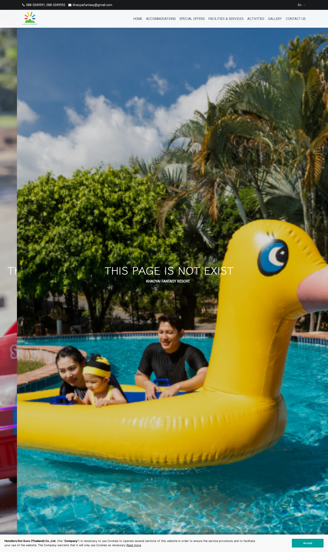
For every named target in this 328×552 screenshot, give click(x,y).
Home (137, 19)
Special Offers (192, 19)
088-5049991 (35, 5)
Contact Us (296, 19)
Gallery (275, 19)
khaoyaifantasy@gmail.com (92, 5)
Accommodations (161, 19)
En (300, 5)
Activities (255, 19)
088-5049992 (55, 5)
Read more (134, 545)
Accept (307, 543)
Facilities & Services (226, 19)
